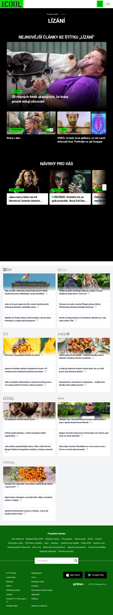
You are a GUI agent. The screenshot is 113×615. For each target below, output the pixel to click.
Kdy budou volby (15, 543)
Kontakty (34, 586)
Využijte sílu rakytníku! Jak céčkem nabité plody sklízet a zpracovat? (29, 485)
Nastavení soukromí (39, 606)
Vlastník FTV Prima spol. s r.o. (16, 600)
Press (33, 577)
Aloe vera (36, 547)
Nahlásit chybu (12, 606)
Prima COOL (52, 14)
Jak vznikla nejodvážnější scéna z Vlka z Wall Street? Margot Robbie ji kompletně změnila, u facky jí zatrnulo (29, 447)
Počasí (98, 539)
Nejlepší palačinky (48, 551)
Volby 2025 (86, 543)
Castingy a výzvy (37, 582)
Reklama (9, 582)
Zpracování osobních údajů (41, 590)
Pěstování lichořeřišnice (54, 547)
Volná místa (10, 577)
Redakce (34, 599)
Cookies (9, 594)
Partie (90, 539)
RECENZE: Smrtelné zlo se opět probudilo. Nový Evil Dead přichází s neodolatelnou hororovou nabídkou (69, 199)
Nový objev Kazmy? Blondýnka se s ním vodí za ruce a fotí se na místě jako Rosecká (82, 447)
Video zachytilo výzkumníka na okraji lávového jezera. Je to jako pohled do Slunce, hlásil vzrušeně (28, 383)
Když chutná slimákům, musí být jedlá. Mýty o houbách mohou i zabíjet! (28, 498)
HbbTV (9, 586)
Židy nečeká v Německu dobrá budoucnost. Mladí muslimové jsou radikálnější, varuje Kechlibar (26, 292)
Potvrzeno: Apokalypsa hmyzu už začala (22, 355)
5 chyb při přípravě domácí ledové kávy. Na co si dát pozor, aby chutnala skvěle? (81, 370)
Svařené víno (99, 543)
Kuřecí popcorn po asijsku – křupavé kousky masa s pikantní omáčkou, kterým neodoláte (81, 356)
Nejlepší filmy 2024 (34, 539)
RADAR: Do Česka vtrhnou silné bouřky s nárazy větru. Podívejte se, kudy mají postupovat (28, 319)
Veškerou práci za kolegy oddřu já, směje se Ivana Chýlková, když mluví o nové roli (80, 292)
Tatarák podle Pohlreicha (18, 547)
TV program (66, 539)
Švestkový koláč (65, 551)
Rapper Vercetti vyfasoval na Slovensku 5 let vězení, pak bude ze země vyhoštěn (83, 434)
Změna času (80, 539)
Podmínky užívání (13, 590)
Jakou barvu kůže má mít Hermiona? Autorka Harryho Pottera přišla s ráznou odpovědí (24, 199)
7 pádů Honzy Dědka (69, 543)
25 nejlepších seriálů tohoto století (20, 419)
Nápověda (35, 594)
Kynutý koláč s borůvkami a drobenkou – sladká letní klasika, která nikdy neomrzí (82, 383)
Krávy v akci (13, 138)
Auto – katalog (51, 543)
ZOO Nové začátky (33, 543)
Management (36, 573)
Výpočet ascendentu (76, 547)
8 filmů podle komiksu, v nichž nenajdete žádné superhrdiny (25, 434)
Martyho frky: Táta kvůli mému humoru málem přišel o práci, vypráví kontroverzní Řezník (82, 420)
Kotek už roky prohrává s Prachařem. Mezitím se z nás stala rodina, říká (82, 319)
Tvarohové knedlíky (97, 547)
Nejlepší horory (52, 539)
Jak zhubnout (17, 539)
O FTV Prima (11, 573)
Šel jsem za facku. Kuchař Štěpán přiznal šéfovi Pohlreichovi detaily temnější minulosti (80, 305)
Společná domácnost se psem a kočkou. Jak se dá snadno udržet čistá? (26, 512)
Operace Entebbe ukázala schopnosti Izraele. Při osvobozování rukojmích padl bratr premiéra (26, 370)
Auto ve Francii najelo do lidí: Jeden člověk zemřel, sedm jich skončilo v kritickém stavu (27, 305)
